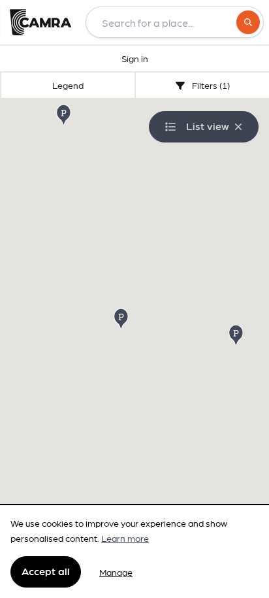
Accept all (46, 571)
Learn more (125, 538)
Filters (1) (210, 85)
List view (207, 126)
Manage (116, 572)
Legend (68, 85)
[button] (122, 318)
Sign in (134, 58)
